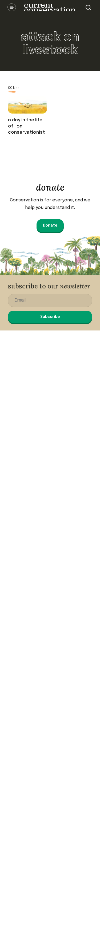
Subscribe (50, 317)
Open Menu (11, 7)
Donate (50, 225)
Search (88, 7)
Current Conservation (50, 7)
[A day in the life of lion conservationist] (27, 107)
